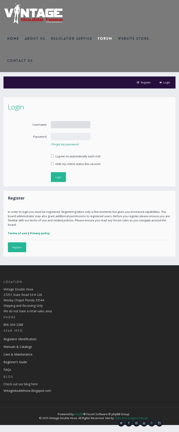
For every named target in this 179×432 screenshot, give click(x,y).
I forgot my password (65, 144)
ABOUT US (35, 39)
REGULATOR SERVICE (71, 39)
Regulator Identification (19, 339)
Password (39, 137)
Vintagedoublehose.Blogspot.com (27, 391)
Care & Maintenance (18, 354)
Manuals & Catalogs (17, 347)
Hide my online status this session (78, 164)
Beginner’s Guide (15, 362)
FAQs (7, 370)
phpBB (78, 414)
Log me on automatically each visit (77, 156)
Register (17, 247)
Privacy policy (40, 233)
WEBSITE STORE (133, 39)
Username (39, 125)
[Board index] (33, 13)
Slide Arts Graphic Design (131, 418)
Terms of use (17, 233)
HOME (13, 39)
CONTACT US (20, 61)
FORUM (105, 39)
